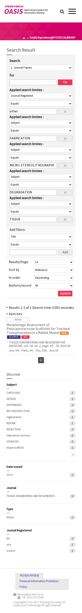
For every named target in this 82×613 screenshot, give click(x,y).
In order (14, 278)
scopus (11, 550)
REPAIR (11, 423)
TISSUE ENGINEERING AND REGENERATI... (31, 496)
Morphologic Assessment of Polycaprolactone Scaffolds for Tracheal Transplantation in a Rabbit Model (38, 330)
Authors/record (20, 285)
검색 (62, 12)
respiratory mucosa (18, 435)
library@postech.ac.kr (30, 594)
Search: (15, 61)
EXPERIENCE (14, 405)
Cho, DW (40, 350)
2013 (10, 475)
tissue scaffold (15, 447)
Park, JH (27, 350)
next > (72, 454)
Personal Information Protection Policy (39, 584)
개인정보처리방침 (29, 575)
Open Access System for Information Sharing (26, 11)
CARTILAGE (13, 393)
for (12, 75)
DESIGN (11, 399)
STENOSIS (13, 441)
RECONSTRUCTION (18, 411)
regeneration (14, 417)
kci (8, 538)
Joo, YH (14, 350)
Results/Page (18, 262)
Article (10, 517)
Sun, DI (53, 350)
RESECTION (14, 429)
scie (9, 544)
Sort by (14, 270)
